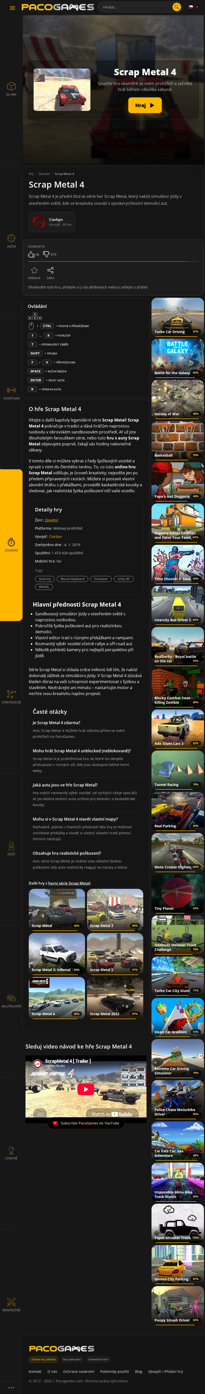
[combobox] (140, 6)
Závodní (51, 520)
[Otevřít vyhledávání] (176, 7)
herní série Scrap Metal (69, 883)
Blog (138, 1371)
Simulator (101, 579)
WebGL (44, 587)
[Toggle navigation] (12, 8)
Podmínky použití (114, 1371)
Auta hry (45, 579)
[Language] (194, 6)
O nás (52, 1371)
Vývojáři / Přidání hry (165, 1371)
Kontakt (35, 1371)
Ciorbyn (55, 536)
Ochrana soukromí (78, 1371)
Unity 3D (124, 579)
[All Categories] (11, 1387)
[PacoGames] (62, 1349)
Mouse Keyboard (72, 579)
